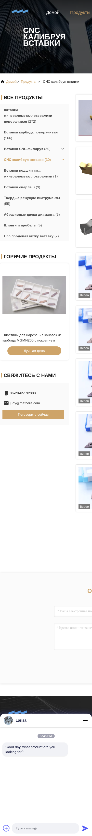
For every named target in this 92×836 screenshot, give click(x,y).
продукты (28, 81)
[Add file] (6, 828)
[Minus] (85, 720)
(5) (32, 214)
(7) (31, 236)
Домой (52, 12)
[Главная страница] (19, 12)
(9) (22, 187)
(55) (32, 201)
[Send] (85, 828)
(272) (28, 115)
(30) (27, 149)
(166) (31, 135)
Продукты (80, 12)
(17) (32, 173)
